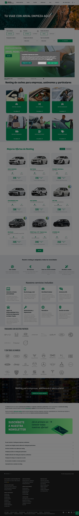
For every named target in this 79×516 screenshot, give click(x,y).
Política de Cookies (49, 59)
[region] (40, 59)
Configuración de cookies (26, 62)
